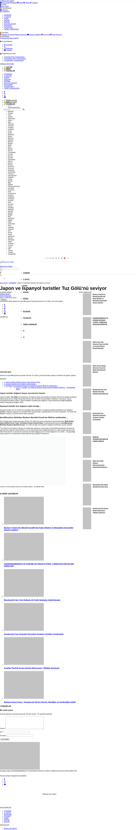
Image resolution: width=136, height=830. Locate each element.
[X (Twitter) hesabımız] (5, 46)
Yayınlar (5, 10)
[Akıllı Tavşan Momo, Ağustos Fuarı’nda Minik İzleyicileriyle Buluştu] (87, 386)
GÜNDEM (7, 15)
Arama (13, 3)
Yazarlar (34, 3)
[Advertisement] (15, 340)
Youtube (9, 50)
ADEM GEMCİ (5, 294)
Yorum (3, 728)
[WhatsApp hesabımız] (67, 258)
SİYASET (7, 816)
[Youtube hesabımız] (5, 97)
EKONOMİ (7, 26)
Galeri (21, 3)
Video (27, 3)
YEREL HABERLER (11, 29)
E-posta (3, 735)
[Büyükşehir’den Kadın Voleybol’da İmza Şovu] (87, 505)
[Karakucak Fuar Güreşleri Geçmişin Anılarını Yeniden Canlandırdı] (40, 617)
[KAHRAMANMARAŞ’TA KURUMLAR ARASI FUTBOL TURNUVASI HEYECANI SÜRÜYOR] (40, 547)
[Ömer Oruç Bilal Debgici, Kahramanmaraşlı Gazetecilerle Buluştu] (87, 481)
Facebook (8, 45)
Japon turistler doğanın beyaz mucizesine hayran (22, 382)
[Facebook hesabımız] (4, 92)
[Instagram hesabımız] (4, 95)
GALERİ (11, 100)
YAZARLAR (8, 27)
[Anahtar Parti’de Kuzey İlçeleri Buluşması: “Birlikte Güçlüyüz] (40, 651)
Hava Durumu (21, 34)
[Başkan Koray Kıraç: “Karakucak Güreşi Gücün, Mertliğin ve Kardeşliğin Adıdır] (40, 685)
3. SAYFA (7, 17)
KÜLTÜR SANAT (10, 24)
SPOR (6, 18)
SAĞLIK (7, 20)
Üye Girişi (5, 6)
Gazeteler (46, 34)
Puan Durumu (56, 34)
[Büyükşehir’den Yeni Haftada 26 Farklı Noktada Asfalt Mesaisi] (40, 583)
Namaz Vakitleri (35, 34)
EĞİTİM (6, 22)
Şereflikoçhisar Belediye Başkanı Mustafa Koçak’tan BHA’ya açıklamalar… (31, 386)
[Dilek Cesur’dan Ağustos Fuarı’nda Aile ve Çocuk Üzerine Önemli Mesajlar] (87, 362)
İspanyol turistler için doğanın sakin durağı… (20, 384)
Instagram (9, 48)
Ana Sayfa (5, 3)
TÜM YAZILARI (5, 296)
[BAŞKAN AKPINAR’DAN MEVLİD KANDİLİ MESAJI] (87, 457)
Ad (1, 732)
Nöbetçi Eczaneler (8, 34)
